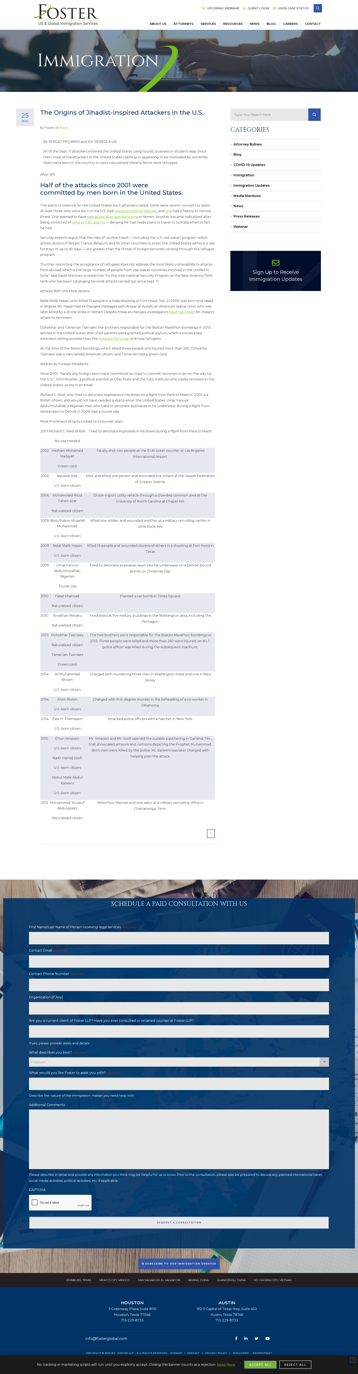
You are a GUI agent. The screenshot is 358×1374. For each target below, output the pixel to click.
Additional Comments (47, 1105)
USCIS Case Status (292, 8)
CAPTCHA (37, 1190)
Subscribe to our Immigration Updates (180, 1263)
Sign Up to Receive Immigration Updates (275, 275)
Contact (313, 24)
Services (208, 24)
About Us (158, 24)
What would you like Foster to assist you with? (75, 1073)
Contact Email (48, 950)
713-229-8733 (132, 1320)
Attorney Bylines (247, 144)
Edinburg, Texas (79, 1280)
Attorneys (184, 24)
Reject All (295, 1365)
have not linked (182, 312)
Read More (226, 1365)
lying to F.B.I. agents (88, 222)
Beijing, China (198, 1280)
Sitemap (176, 1353)
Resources (233, 24)
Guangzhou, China (231, 1280)
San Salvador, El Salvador (159, 1280)
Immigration (243, 175)
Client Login (258, 8)
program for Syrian (113, 339)
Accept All (260, 1365)
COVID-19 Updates (249, 165)
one (169, 211)
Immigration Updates (251, 186)
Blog (271, 24)
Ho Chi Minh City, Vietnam (272, 1280)
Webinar (240, 227)
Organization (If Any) (46, 997)
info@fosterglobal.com (106, 1338)
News (255, 24)
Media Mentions (247, 196)
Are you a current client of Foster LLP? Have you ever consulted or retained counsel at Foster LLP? (111, 1021)
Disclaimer (241, 1353)
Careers (290, 24)
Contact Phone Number (56, 974)
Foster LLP (126, 1353)
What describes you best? (58, 1052)
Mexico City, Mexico (114, 1280)
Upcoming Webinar (222, 8)
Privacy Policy (216, 1353)
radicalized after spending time (112, 217)
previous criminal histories (135, 211)
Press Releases (246, 216)
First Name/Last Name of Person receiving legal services (82, 927)
